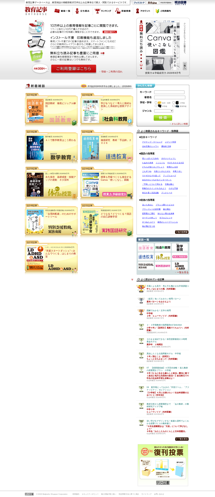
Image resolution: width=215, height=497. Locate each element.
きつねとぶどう (148, 222)
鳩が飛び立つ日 (148, 226)
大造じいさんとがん (162, 171)
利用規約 (76, 494)
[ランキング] (103, 11)
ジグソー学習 (170, 142)
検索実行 (163, 118)
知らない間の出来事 (166, 213)
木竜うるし (177, 171)
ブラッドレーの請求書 (151, 209)
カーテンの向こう (149, 218)
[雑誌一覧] (63, 11)
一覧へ (185, 66)
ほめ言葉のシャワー (150, 146)
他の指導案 (183, 232)
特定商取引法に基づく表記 (129, 494)
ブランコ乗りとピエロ (165, 205)
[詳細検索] (123, 11)
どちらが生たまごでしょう (153, 167)
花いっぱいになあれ (150, 158)
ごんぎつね (146, 171)
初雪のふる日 (172, 167)
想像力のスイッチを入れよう (154, 188)
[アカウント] (143, 11)
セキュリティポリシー (90, 494)
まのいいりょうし (168, 158)
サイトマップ (146, 494)
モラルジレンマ (165, 218)
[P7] (163, 45)
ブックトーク (166, 193)
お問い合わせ (159, 494)
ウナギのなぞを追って (151, 176)
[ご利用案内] (163, 11)
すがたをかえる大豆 (175, 163)
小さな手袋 (173, 188)
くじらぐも (160, 163)
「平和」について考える (152, 184)
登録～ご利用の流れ (111, 71)
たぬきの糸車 (147, 163)
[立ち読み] (83, 11)
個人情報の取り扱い (108, 494)
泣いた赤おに (147, 205)
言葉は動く (169, 184)
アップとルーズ (169, 176)
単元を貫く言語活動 (150, 193)
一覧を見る (183, 272)
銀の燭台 (166, 209)
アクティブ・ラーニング (152, 142)
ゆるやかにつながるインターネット (157, 180)
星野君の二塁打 (148, 213)
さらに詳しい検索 (180, 124)
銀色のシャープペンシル (168, 222)
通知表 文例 (166, 146)
